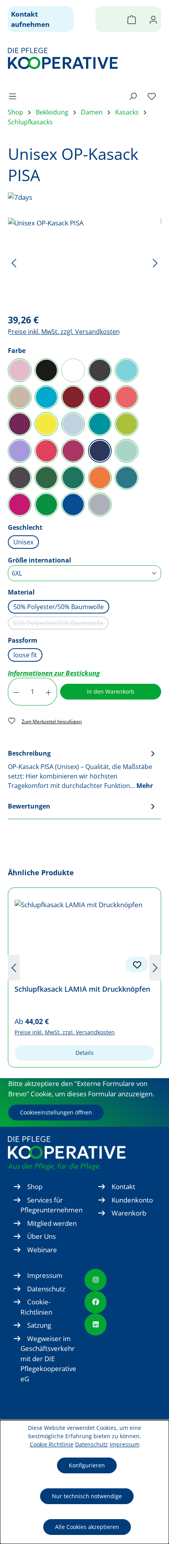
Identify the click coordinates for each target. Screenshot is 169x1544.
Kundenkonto (132, 1199)
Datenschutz (46, 1288)
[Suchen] (132, 96)
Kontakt (123, 1186)
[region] (84, 262)
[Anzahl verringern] (16, 691)
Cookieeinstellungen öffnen (56, 1112)
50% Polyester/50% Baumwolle (58, 606)
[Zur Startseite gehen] (80, 58)
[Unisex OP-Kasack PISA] (84, 262)
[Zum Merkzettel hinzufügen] (136, 964)
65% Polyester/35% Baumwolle (60, 624)
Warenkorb (129, 1213)
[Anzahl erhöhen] (48, 691)
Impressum (44, 1275)
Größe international (39, 560)
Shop (34, 1186)
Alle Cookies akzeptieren (87, 1527)
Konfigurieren (87, 1465)
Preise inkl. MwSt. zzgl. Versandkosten (64, 331)
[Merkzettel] (151, 96)
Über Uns (41, 1236)
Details (84, 1052)
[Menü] (15, 96)
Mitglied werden (52, 1223)
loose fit (25, 655)
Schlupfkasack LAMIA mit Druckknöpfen (82, 989)
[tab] (82, 769)
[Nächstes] (155, 262)
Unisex (23, 542)
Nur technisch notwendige (87, 1496)
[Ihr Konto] (153, 19)
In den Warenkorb (110, 691)
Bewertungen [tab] (29, 806)
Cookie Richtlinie (51, 1444)
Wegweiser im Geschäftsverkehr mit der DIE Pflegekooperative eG (48, 1358)
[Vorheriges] (14, 262)
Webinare (42, 1249)
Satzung (39, 1325)
